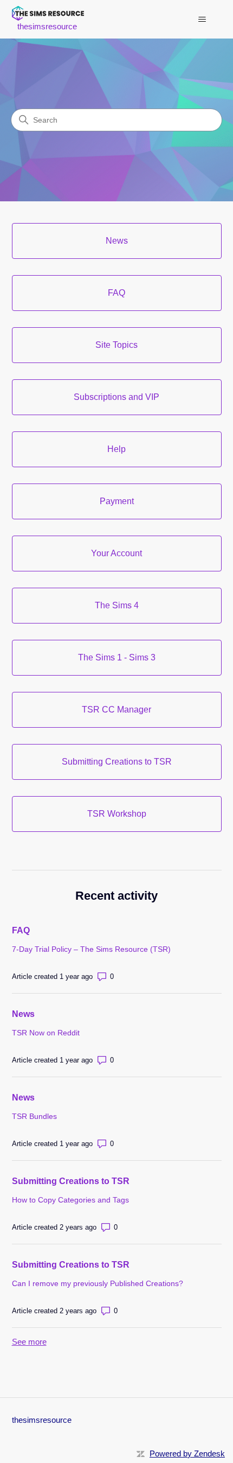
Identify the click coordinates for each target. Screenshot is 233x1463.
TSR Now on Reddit (46, 1032)
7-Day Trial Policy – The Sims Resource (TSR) (91, 949)
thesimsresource (42, 1419)
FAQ (21, 930)
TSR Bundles (34, 1116)
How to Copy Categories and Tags (70, 1199)
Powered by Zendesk (187, 1453)
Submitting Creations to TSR (71, 1181)
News (23, 1014)
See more (29, 1341)
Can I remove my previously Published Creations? (97, 1283)
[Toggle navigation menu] (202, 19)
